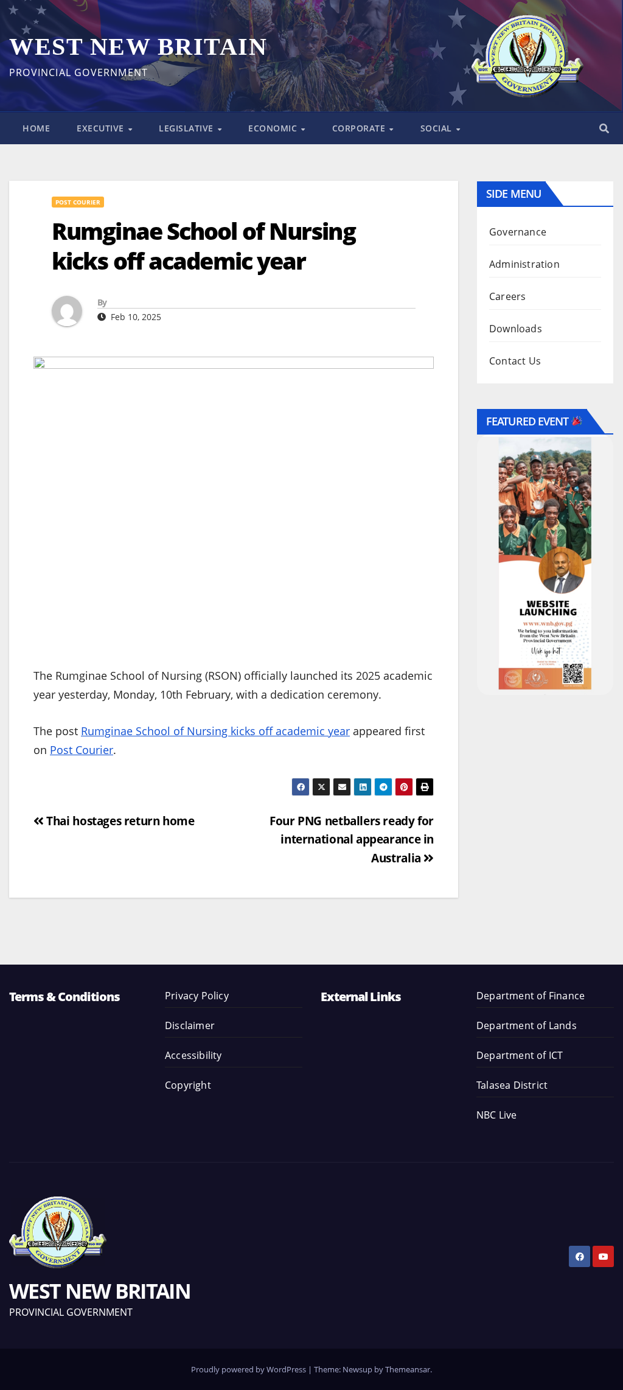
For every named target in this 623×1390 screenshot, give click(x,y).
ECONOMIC (274, 128)
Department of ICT (519, 1055)
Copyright (188, 1085)
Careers (507, 296)
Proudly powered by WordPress (249, 1369)
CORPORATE (360, 128)
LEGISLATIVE (187, 128)
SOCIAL (437, 128)
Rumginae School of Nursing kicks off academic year (215, 731)
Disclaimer (190, 1025)
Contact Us (515, 361)
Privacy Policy (197, 995)
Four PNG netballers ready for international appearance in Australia (352, 839)
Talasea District (512, 1085)
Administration (524, 264)
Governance (517, 232)
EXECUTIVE (102, 128)
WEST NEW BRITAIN (138, 46)
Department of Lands (526, 1025)
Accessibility (193, 1055)
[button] (604, 128)
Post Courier (77, 202)
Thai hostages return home (119, 820)
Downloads (515, 328)
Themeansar (407, 1369)
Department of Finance (530, 995)
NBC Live (496, 1115)
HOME (36, 128)
